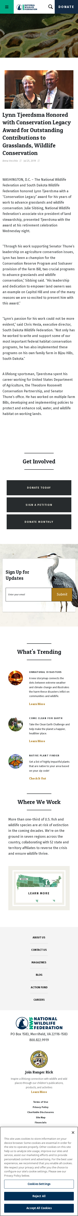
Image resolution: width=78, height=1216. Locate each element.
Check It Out (37, 778)
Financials (41, 1122)
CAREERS (39, 999)
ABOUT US (39, 937)
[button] (62, 594)
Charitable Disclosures (40, 1112)
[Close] (73, 1132)
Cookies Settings (39, 1184)
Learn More (37, 704)
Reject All (39, 1196)
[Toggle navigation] (7, 7)
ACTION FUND (39, 987)
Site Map (40, 1117)
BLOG (39, 974)
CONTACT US (39, 949)
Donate (66, 7)
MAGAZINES (39, 962)
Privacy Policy (40, 1107)
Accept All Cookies (38, 1208)
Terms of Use (40, 1102)
